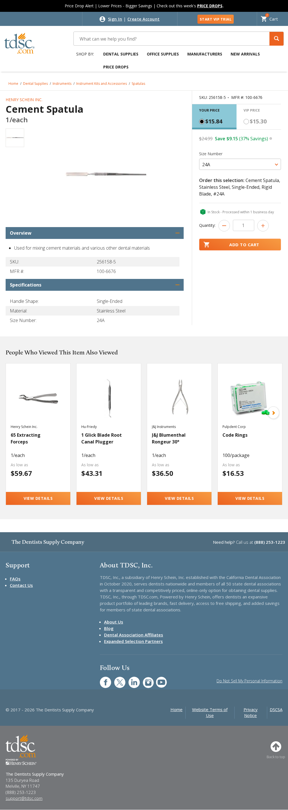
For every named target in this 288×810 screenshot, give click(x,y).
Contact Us (21, 585)
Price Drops (116, 67)
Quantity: (207, 225)
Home (13, 83)
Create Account (143, 19)
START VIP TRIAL (216, 19)
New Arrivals (245, 54)
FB (102, 679)
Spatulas (138, 83)
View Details (38, 498)
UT (158, 679)
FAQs (15, 579)
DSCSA (276, 709)
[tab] (214, 116)
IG (145, 679)
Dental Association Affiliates (133, 635)
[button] (276, 39)
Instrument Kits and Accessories (101, 83)
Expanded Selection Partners (133, 641)
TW (117, 679)
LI (130, 679)
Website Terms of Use (210, 712)
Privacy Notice (251, 712)
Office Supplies (163, 54)
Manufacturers (204, 54)
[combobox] (240, 164)
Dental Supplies (120, 54)
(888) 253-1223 (269, 542)
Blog (109, 628)
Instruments (62, 83)
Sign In (115, 19)
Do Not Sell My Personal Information (249, 680)
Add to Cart (244, 244)
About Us (113, 622)
